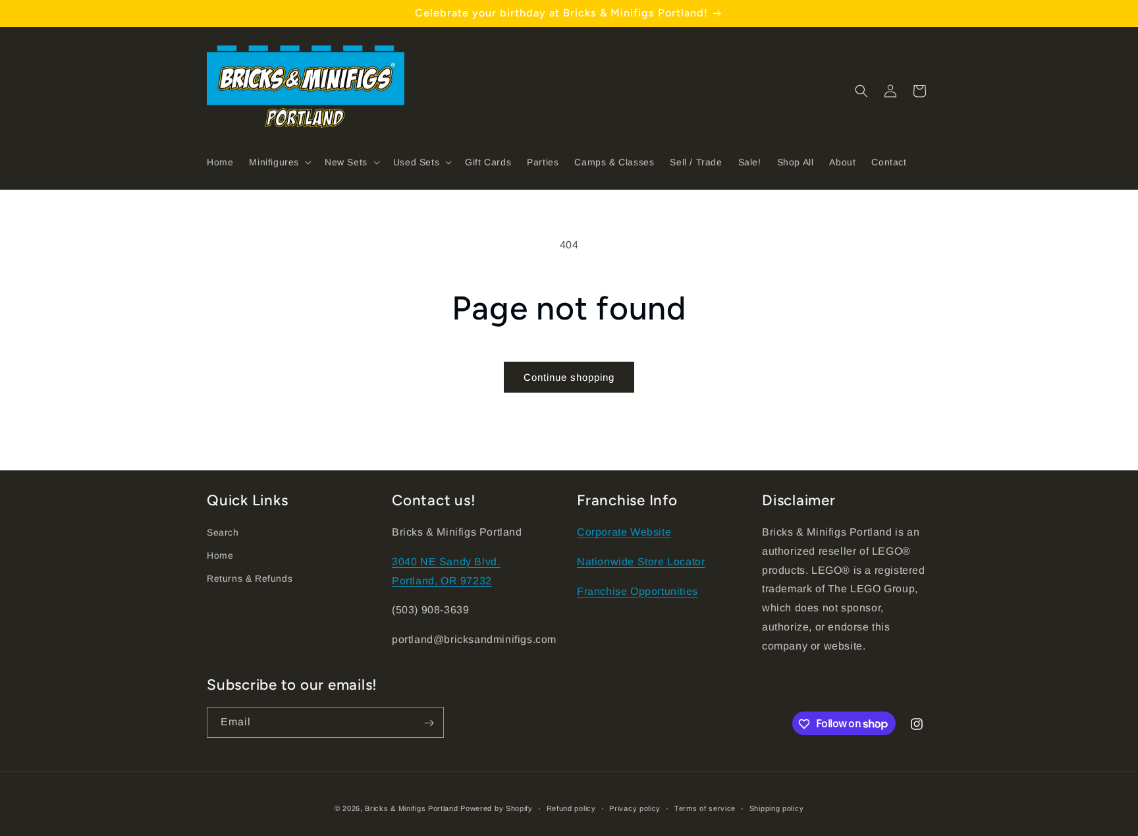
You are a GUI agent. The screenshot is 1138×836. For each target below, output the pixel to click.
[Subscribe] (428, 723)
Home (220, 555)
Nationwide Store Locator (641, 561)
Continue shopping (569, 377)
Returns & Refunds (249, 579)
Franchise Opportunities (637, 591)
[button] (279, 162)
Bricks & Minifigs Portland (411, 808)
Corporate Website (624, 532)
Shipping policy (776, 808)
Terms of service (705, 808)
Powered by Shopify (496, 808)
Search (223, 532)
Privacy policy (635, 808)
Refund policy (571, 808)
